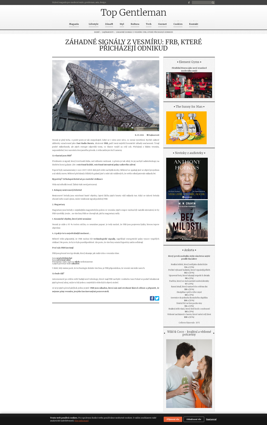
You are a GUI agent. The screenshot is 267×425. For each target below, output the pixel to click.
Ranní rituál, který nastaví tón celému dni (189, 286)
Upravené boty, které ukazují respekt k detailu (189, 275)
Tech (148, 23)
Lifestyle (93, 23)
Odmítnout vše (193, 419)
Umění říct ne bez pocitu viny (189, 303)
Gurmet (162, 23)
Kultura (135, 23)
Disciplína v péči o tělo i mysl (189, 292)
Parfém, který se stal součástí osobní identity (189, 281)
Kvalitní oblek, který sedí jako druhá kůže (189, 264)
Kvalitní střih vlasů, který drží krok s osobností (189, 309)
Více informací (81, 420)
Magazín (74, 23)
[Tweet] (157, 300)
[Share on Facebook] (152, 300)
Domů (97, 32)
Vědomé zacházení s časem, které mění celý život (189, 314)
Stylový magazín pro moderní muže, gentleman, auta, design (79, 2)
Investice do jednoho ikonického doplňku (189, 298)
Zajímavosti (108, 32)
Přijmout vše (173, 419)
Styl (122, 23)
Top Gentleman (134, 12)
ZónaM (109, 23)
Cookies (177, 23)
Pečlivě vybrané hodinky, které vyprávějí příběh (189, 270)
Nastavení (211, 419)
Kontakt (193, 23)
